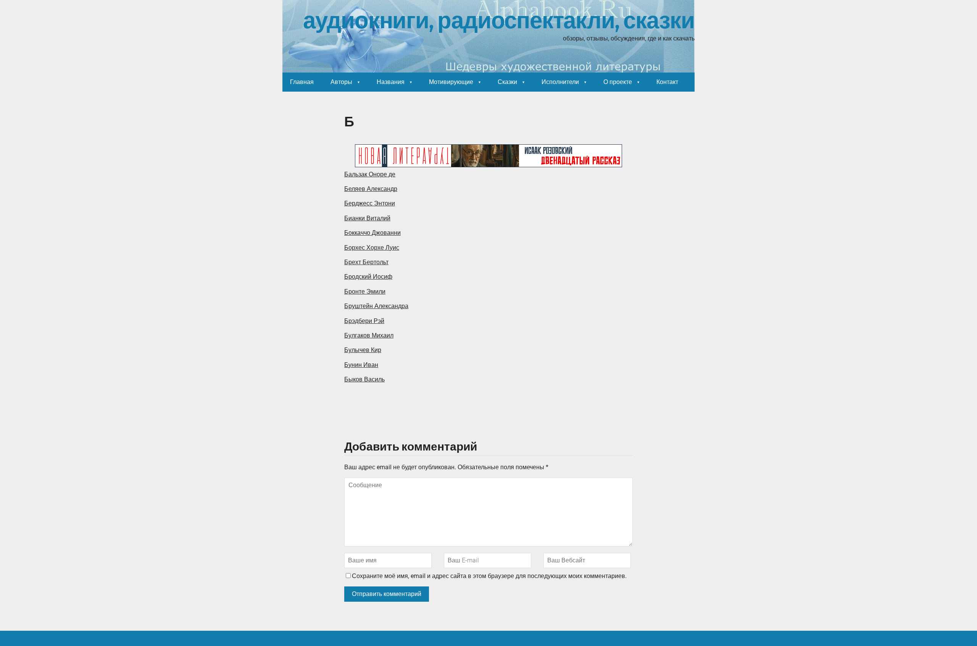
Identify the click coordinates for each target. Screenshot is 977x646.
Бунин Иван (361, 364)
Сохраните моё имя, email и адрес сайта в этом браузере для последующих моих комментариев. (489, 576)
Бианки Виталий (367, 218)
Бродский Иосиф (368, 276)
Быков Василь (364, 379)
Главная (302, 82)
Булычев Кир (362, 350)
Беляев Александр (370, 188)
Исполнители (560, 82)
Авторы (341, 82)
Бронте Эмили (364, 291)
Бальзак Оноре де (369, 174)
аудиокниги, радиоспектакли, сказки (499, 21)
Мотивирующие (451, 82)
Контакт (667, 82)
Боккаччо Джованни (372, 232)
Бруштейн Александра (376, 306)
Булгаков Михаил (368, 335)
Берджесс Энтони (369, 203)
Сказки (507, 82)
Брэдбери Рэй (364, 321)
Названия (391, 82)
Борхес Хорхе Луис (371, 247)
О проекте (617, 82)
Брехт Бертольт (366, 262)
